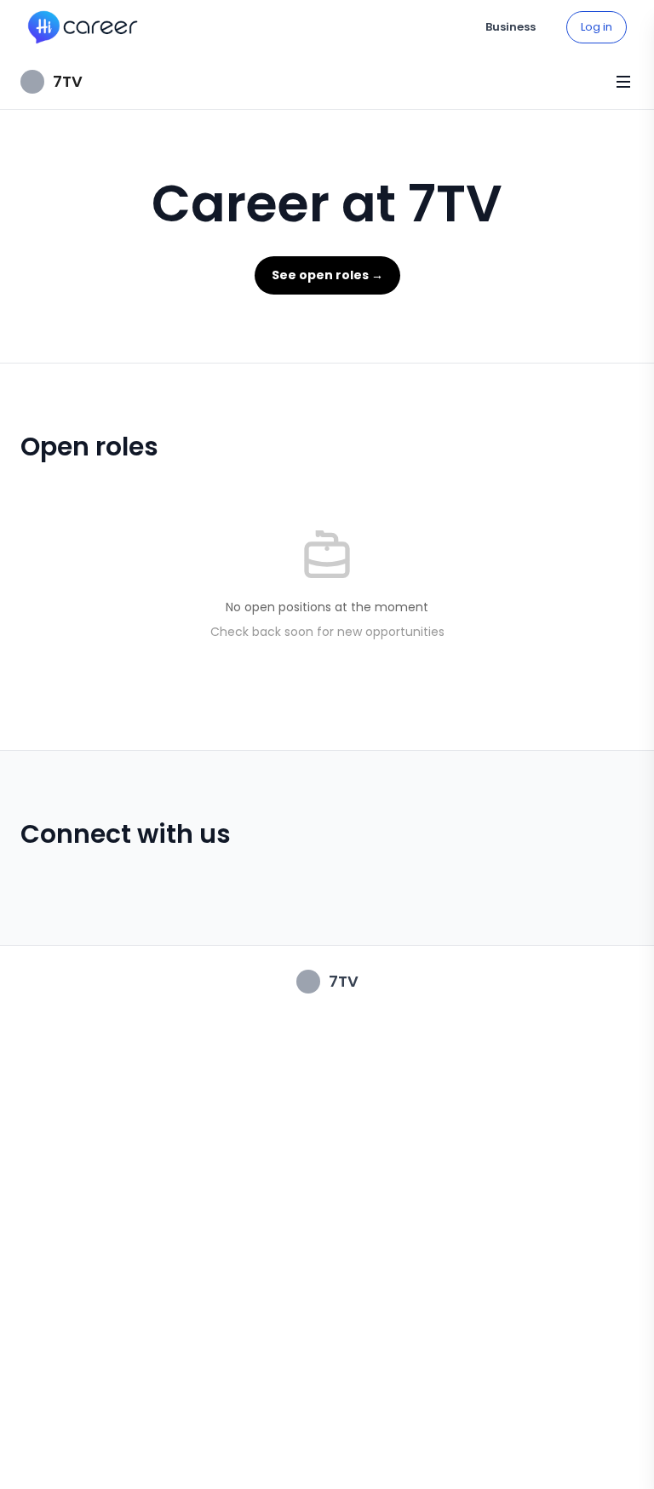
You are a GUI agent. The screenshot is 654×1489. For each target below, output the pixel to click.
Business (510, 27)
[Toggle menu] (623, 82)
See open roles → (327, 274)
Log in (596, 27)
